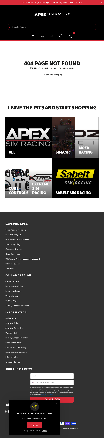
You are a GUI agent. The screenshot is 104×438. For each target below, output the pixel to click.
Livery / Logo (11, 300)
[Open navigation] (33, 36)
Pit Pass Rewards (12, 263)
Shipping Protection (14, 328)
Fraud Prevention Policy (16, 352)
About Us (9, 268)
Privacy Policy (11, 357)
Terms (51, 394)
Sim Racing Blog (12, 244)
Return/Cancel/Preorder (16, 337)
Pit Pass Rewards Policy (15, 347)
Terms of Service (12, 361)
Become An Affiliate (14, 286)
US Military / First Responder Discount (22, 258)
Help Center (10, 318)
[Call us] (42, 36)
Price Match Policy (13, 342)
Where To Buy (11, 295)
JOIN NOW (52, 399)
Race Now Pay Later (14, 234)
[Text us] (51, 36)
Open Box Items (12, 254)
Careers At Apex (12, 281)
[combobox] (52, 27)
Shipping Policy (12, 323)
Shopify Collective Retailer (17, 305)
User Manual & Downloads (17, 239)
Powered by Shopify (70, 428)
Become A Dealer (13, 291)
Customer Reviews (13, 249)
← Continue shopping (52, 74)
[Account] (60, 36)
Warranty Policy (12, 332)
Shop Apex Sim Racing (15, 229)
